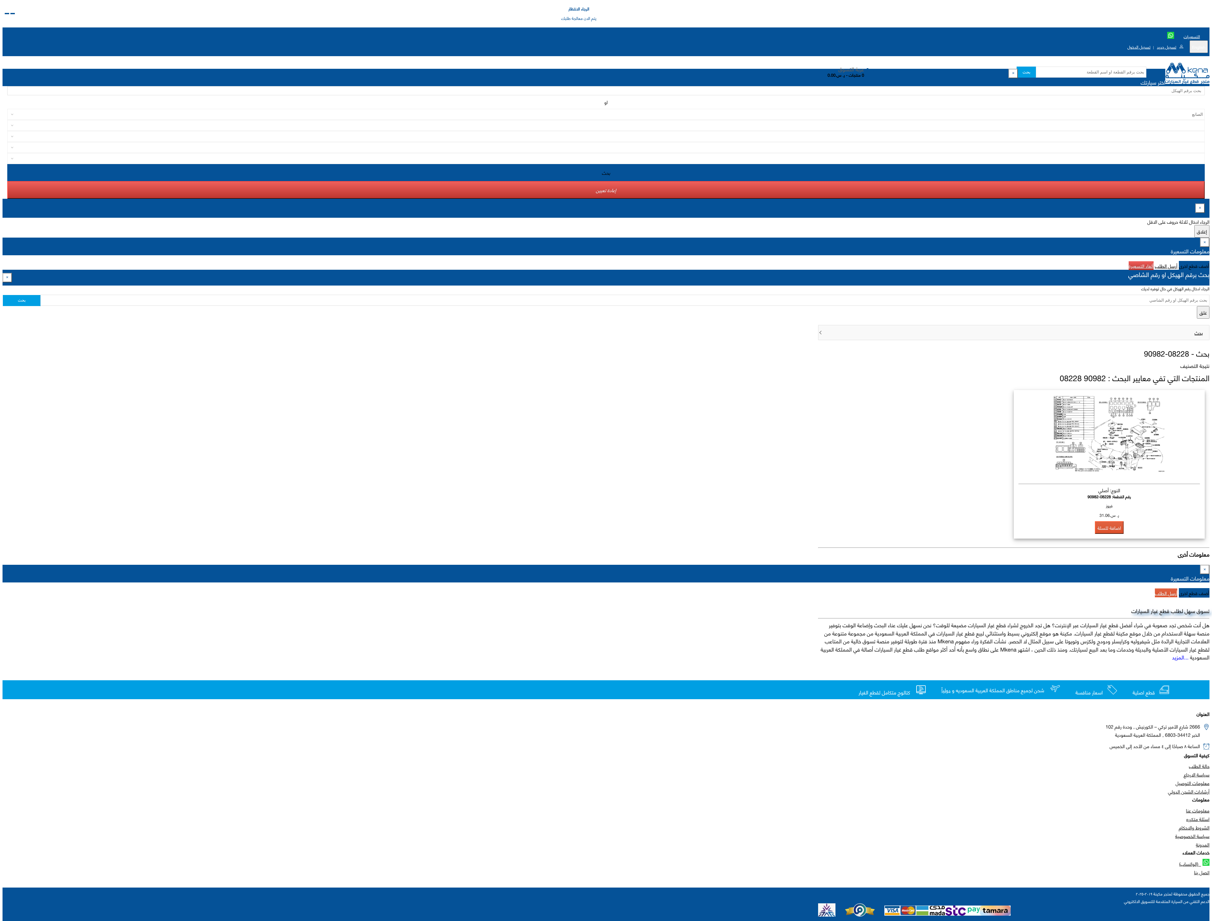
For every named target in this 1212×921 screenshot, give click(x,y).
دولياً (946, 690)
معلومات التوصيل (1192, 782)
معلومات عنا (1197, 810)
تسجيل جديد (1166, 46)
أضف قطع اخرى (1194, 265)
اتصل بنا (1201, 872)
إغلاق (1202, 231)
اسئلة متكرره (1197, 818)
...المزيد (1180, 657)
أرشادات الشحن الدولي (1188, 791)
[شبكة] (7, 13)
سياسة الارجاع (1196, 774)
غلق (1203, 312)
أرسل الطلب (1166, 265)
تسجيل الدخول (1138, 46)
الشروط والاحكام (1194, 827)
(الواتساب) (1190, 863)
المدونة (1202, 844)
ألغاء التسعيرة (1141, 265)
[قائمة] (12, 13)
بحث (1026, 72)
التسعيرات (1192, 36)
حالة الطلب (1199, 765)
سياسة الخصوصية (1192, 835)
